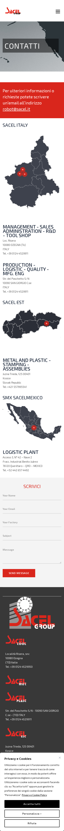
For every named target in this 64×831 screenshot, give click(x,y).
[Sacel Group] (12, 10)
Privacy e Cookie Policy (34, 794)
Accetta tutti (32, 803)
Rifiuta (32, 823)
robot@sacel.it (16, 108)
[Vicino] (60, 758)
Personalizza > (32, 813)
